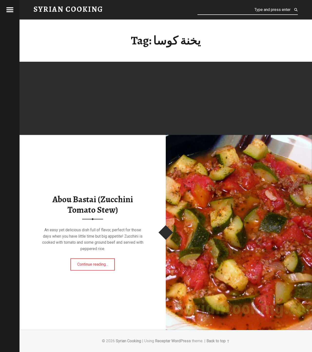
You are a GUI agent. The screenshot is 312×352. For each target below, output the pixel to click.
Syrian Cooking (128, 341)
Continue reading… (96, 263)
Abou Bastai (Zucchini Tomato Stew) (92, 205)
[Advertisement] (166, 99)
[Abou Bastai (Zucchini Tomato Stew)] (239, 138)
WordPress (181, 341)
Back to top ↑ (218, 341)
